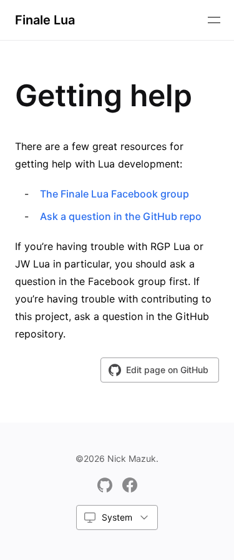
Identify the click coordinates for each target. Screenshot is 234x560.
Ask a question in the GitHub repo (121, 216)
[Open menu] (214, 20)
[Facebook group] (129, 485)
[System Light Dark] (117, 517)
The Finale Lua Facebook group (114, 194)
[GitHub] (104, 485)
